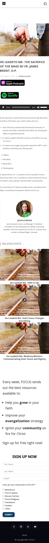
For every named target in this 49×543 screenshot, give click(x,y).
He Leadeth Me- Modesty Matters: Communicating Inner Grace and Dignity (24, 357)
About (24, 535)
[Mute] (38, 107)
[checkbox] (24, 499)
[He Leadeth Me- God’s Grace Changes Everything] (24, 300)
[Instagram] (21, 526)
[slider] (44, 107)
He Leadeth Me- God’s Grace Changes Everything (24, 319)
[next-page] (6, 251)
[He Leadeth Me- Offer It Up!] (24, 264)
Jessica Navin (24, 76)
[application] (24, 107)
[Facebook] (14, 526)
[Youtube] (35, 526)
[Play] (3, 107)
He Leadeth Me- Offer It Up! (24, 282)
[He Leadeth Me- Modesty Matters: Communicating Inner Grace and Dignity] (24, 338)
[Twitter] (28, 526)
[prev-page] (2, 251)
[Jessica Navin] (24, 208)
